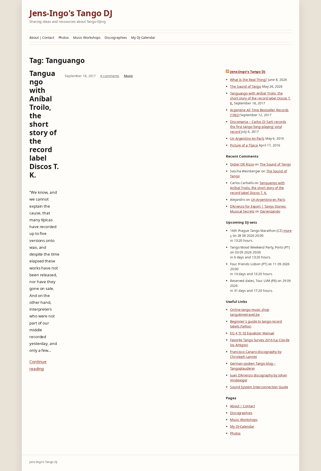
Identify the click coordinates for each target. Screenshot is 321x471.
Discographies (116, 37)
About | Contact (41, 37)
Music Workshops (87, 37)
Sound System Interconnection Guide (259, 387)
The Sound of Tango (245, 86)
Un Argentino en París (247, 138)
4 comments (109, 76)
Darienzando (270, 211)
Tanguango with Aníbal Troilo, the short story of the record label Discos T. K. (44, 124)
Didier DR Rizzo (242, 164)
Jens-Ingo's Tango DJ (70, 13)
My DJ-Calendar (143, 37)
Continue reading (38, 365)
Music (128, 76)
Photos (64, 37)
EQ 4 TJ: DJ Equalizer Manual (252, 333)
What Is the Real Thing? (248, 79)
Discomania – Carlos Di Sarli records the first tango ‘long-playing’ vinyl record (258, 126)
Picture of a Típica (244, 145)
